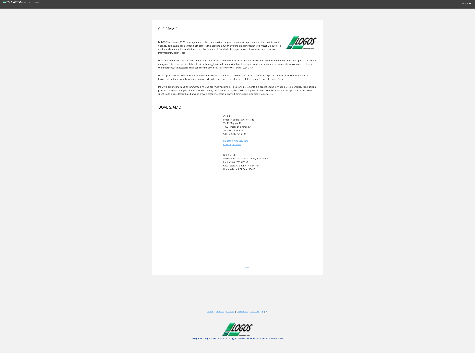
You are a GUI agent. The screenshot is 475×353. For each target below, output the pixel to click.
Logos (247, 267)
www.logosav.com (232, 144)
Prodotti (220, 311)
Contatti (230, 311)
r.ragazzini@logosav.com (235, 140)
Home (210, 311)
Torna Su (255, 311)
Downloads (242, 311)
